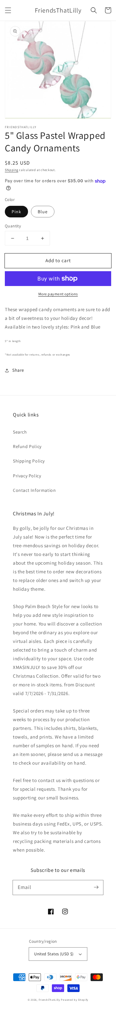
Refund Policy (27, 446)
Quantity (13, 226)
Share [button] (18, 370)
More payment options (58, 293)
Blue (43, 212)
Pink (16, 212)
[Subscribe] (96, 887)
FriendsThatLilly (49, 999)
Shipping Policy (29, 461)
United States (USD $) (53, 954)
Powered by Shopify (74, 999)
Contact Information (34, 490)
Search (20, 432)
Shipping (11, 170)
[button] (8, 10)
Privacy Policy (27, 476)
